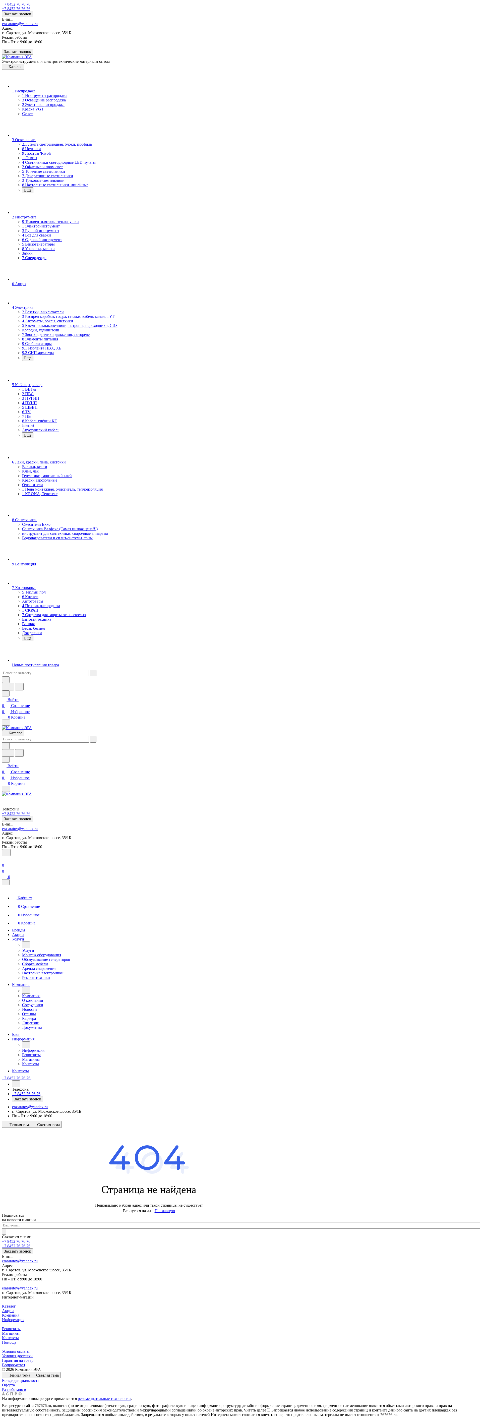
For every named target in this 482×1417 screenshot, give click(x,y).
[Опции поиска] (6, 679)
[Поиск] (6, 852)
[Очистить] (93, 673)
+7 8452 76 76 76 (16, 4)
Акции (8, 1311)
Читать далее (255, 1410)
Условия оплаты (16, 1351)
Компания (10, 1315)
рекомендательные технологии (104, 1398)
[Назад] (26, 944)
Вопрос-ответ (13, 1365)
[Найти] (19, 686)
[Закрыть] (6, 882)
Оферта (8, 1385)
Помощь (9, 1342)
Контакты (10, 1338)
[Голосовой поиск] (8, 686)
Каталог (9, 1306)
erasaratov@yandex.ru (20, 24)
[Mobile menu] (6, 789)
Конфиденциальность (20, 1380)
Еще (27, 190)
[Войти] (4, 859)
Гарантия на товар (17, 1360)
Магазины (11, 1333)
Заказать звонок (17, 14)
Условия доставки (17, 1356)
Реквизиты (11, 1329)
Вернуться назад (137, 1211)
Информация (13, 1320)
